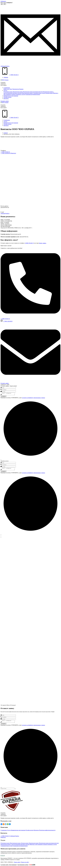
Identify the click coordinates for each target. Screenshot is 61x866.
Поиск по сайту (25, 862)
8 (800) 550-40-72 (29, 243)
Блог (11, 89)
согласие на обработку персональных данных (33, 397)
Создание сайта (4, 864)
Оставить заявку (5, 101)
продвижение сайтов (23, 864)
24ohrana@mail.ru (5, 66)
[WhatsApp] (8, 824)
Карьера (21, 89)
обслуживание (12, 864)
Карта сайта (17, 862)
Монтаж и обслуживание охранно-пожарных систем (43, 844)
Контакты (6, 98)
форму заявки (42, 243)
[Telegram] (6, 824)
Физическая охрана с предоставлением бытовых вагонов (15, 844)
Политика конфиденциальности (47, 830)
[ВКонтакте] (1, 824)
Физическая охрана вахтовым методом (33, 91)
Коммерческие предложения (11, 95)
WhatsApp (3, 837)
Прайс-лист (6, 89)
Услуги (5, 90)
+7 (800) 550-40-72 (14, 74)
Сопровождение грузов (39, 93)
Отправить (3, 396)
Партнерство (15, 89)
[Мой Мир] (10, 824)
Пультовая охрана (8, 91)
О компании (7, 87)
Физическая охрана (18, 91)
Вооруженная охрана (27, 93)
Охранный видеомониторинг (32, 94)
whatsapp (6, 77)
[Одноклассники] (3, 824)
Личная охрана (49, 93)
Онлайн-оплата (7, 97)
